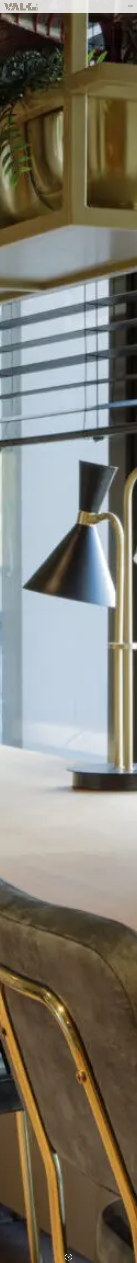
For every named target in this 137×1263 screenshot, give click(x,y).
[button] (130, 6)
